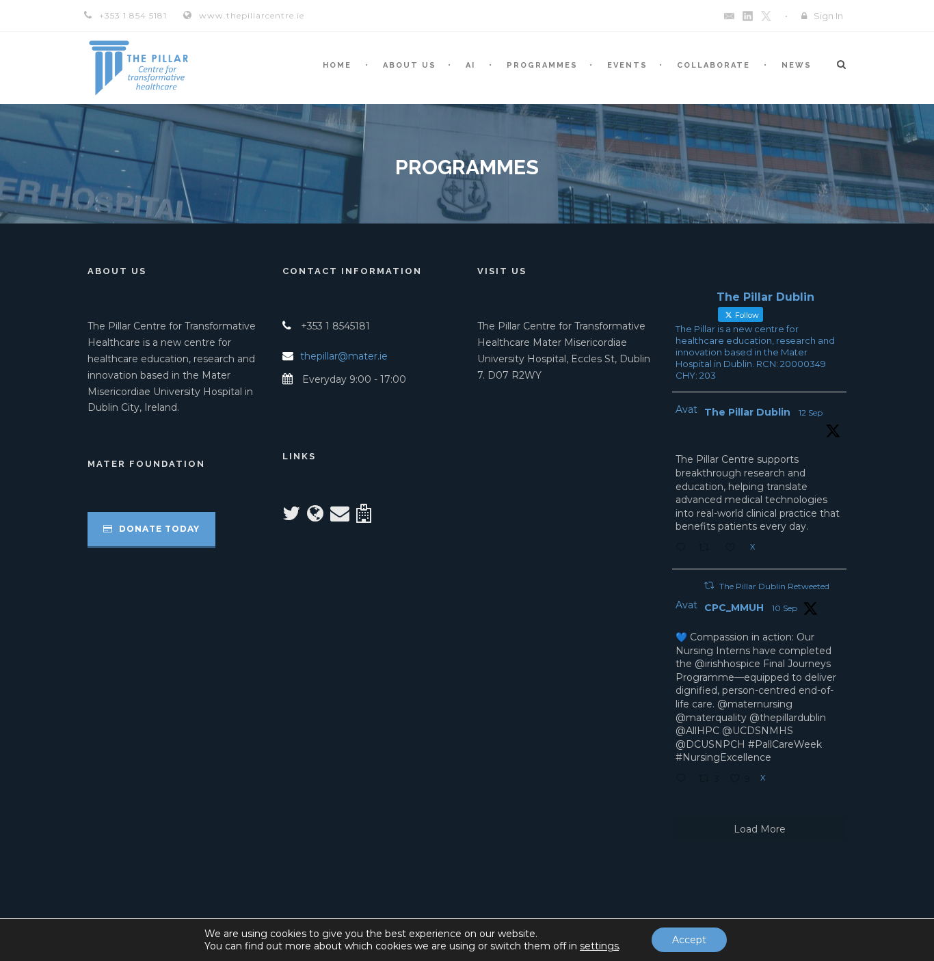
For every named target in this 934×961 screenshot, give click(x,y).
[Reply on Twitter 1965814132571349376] (683, 779)
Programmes (542, 65)
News (797, 65)
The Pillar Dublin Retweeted (774, 586)
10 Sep (784, 608)
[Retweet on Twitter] (709, 585)
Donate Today (158, 529)
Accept (689, 940)
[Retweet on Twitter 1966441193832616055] (708, 548)
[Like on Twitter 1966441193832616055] (734, 548)
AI (470, 65)
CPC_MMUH (734, 607)
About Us (409, 65)
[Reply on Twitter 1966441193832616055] (683, 548)
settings (599, 946)
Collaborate (713, 65)
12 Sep (811, 412)
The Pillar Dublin (747, 412)
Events (627, 65)
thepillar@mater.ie (344, 356)
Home (337, 65)
